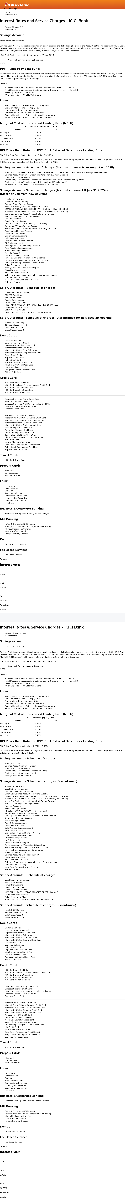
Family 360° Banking (14, 322)
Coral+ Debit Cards (13, 355)
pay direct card (11, 473)
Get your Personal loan (44, 115)
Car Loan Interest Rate (15, 108)
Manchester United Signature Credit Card (23, 422)
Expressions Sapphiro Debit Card (20, 345)
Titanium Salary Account (16, 325)
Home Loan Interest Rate (16, 117)
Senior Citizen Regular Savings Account (22, 216)
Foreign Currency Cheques (16, 533)
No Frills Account (12, 253)
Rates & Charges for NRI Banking (20, 524)
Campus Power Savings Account (19, 204)
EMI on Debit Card (13, 372)
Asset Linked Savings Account (18, 231)
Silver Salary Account (14, 330)
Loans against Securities (16, 498)
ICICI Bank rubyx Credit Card (17, 392)
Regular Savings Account (16, 221)
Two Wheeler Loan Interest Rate (19, 105)
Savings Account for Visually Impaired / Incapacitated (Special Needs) (36, 182)
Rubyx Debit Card (13, 360)
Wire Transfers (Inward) (15, 531)
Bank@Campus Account (16, 236)
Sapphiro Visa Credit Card (16, 449)
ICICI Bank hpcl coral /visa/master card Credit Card (27, 385)
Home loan (10, 486)
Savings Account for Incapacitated (20, 773)
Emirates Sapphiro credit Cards (19, 401)
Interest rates (11, 29)
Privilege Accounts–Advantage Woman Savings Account (30, 228)
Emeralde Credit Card (14, 408)
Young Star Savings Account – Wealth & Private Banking (30, 214)
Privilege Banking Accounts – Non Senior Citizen (26, 260)
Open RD (30, 92)
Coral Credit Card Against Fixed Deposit (22, 444)
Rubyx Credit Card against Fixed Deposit (23, 447)
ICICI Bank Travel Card (15, 460)
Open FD (71, 87)
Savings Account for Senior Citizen (20, 766)
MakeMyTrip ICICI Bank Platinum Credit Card (25, 420)
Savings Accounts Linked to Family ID (22, 267)
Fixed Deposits (6, 578)
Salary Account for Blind (15, 310)
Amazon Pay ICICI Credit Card (18, 427)
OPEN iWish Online (32, 95)
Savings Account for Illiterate (18, 775)
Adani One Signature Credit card (19, 432)
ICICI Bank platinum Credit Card (19, 387)
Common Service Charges (16, 277)
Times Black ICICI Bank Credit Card (20, 435)
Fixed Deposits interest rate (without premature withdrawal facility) (35, 90)
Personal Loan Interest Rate (17, 115)
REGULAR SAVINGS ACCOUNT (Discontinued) (26, 223)
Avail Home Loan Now (42, 117)
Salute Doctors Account (15, 265)
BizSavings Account (14, 243)
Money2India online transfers (18, 529)
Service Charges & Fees (15, 27)
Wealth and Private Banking (18, 292)
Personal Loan (11, 488)
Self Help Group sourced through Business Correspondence (31, 275)
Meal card (9, 470)
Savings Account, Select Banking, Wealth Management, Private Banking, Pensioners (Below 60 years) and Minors (56, 172)
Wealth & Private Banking (16, 201)
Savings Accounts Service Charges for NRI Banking (28, 526)
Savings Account (12, 763)
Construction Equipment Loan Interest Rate (24, 112)
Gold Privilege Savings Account (19, 240)
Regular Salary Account (15, 300)
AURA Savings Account (15, 233)
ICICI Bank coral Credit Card (17, 382)
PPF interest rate (91, 76)
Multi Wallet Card (12, 475)
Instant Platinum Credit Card (17, 442)
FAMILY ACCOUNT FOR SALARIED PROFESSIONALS (29, 312)
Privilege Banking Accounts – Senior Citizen (24, 262)
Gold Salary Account (14, 327)
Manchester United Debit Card (18, 347)
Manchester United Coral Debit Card (21, 350)
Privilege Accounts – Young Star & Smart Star (25, 258)
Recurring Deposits (13, 92)
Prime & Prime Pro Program (17, 255)
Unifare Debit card (13, 340)
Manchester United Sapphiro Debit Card (23, 352)
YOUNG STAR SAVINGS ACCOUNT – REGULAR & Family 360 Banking (36, 211)
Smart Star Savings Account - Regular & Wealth (26, 206)
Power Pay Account (14, 297)
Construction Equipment (15, 500)
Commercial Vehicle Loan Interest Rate (22, 110)
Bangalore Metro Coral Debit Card (20, 369)
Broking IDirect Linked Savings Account (22, 245)
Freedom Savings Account (16, 250)
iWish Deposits (12, 95)
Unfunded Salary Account (16, 307)
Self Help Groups (12, 282)
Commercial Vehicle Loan (16, 495)
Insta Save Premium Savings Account (21, 279)
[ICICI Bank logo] (16, 4)
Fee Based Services (13, 554)
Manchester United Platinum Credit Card (23, 425)
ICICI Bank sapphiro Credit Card (19, 390)
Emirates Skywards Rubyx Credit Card (22, 399)
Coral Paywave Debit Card (17, 343)
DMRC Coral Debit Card (15, 367)
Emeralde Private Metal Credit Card (20, 406)
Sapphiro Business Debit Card (18, 362)
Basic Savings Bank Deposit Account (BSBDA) (26, 770)
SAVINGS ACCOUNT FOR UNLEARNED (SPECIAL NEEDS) (31, 184)
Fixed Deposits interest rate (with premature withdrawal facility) (34, 87)
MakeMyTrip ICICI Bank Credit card (20, 415)
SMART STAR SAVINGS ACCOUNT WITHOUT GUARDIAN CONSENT (36, 209)
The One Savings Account (16, 272)
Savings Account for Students (18, 177)
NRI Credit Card (12, 439)
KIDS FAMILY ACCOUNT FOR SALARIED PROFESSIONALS (31, 305)
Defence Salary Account (16, 302)
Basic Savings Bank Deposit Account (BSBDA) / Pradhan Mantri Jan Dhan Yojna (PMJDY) (44, 179)
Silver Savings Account (15, 270)
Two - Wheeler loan (14, 493)
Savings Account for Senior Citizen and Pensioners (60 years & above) (36, 175)
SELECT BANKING (13, 295)
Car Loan (9, 490)
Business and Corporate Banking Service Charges (27, 513)
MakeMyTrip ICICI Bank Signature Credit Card (25, 418)
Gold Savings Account (15, 238)
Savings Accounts (8, 570)
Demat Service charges (15, 544)
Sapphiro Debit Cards (14, 357)
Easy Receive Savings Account (19, 248)
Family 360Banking (14, 199)
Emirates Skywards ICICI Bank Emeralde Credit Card (28, 404)
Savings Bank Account (10, 46)
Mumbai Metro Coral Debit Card (19, 365)
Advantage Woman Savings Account (21, 226)
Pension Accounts (13, 218)
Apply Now (44, 105)
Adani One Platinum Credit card (19, 430)
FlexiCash (9, 503)
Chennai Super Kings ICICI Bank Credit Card (24, 437)
